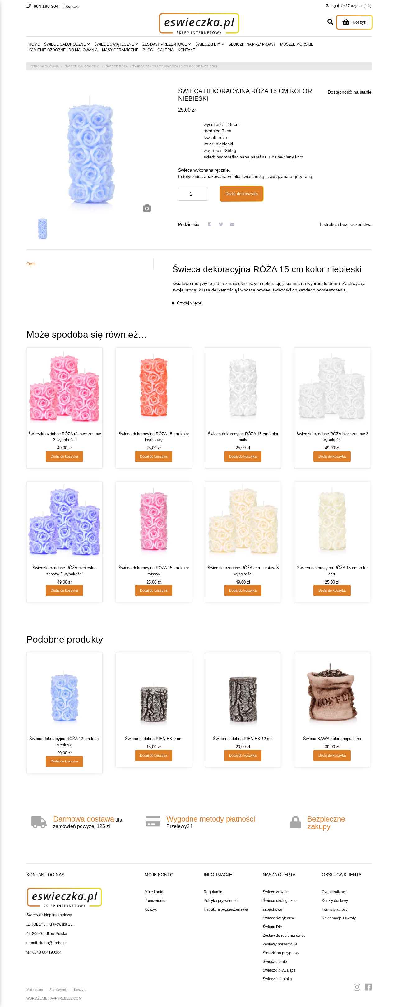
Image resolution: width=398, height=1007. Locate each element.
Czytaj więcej (189, 302)
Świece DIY (272, 927)
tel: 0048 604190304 (44, 952)
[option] (90, 151)
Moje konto (154, 892)
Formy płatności (335, 909)
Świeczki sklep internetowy (49, 915)
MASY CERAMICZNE (120, 50)
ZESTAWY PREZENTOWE (164, 44)
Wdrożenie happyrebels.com (53, 998)
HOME (34, 44)
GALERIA (165, 50)
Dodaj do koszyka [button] (64, 456)
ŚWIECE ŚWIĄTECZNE (114, 44)
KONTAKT (186, 50)
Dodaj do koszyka (241, 193)
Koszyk (151, 909)
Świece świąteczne (279, 918)
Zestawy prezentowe (280, 944)
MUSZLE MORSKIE (296, 44)
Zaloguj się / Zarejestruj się (349, 6)
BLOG (148, 50)
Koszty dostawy (335, 901)
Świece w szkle (276, 892)
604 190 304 (45, 6)
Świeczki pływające (279, 970)
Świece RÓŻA (117, 66)
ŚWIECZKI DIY (207, 44)
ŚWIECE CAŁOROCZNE (65, 44)
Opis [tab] (30, 263)
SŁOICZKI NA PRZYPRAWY (252, 44)
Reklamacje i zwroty (339, 918)
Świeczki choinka (277, 979)
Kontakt (72, 6)
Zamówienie (155, 901)
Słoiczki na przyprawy (281, 953)
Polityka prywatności (221, 901)
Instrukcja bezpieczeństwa (346, 224)
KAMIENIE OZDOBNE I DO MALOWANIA (63, 50)
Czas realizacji (334, 892)
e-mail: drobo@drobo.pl (46, 943)
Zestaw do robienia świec (284, 935)
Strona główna (45, 66)
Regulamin (213, 892)
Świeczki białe (275, 961)
